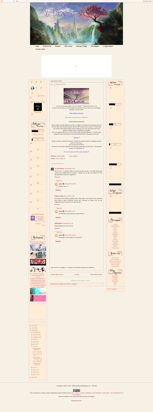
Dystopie (115, 233)
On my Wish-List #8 (37, 354)
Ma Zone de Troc (47, 46)
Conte (115, 231)
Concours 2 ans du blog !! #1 (37, 364)
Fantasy (115, 236)
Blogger (79, 400)
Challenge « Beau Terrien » (37, 129)
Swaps (115, 283)
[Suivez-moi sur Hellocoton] (38, 102)
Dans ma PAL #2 (37, 352)
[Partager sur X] (73, 156)
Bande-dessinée (115, 226)
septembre (36, 337)
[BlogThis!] (71, 156)
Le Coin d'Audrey (59, 168)
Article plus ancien (96, 274)
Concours (115, 279)
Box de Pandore (115, 259)
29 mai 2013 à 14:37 (70, 168)
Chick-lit (115, 229)
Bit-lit (115, 228)
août (34, 339)
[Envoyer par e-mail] (69, 156)
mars (34, 370)
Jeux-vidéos (115, 241)
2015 (33, 326)
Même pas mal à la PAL (115, 261)
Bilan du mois (115, 258)
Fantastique (115, 234)
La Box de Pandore (108, 46)
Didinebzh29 (58, 223)
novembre (35, 335)
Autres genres (115, 248)
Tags (115, 284)
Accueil (37, 46)
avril (34, 367)
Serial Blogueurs (95, 46)
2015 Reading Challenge (38, 214)
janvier (35, 374)
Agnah (60, 184)
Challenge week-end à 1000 (37, 349)
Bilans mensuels (68, 46)
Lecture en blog (59, 196)
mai (34, 346)
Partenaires (58, 46)
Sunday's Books (115, 266)
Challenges (115, 278)
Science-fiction (115, 245)
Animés (115, 224)
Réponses (59, 180)
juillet (34, 342)
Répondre (57, 177)
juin (34, 344)
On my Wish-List (60, 158)
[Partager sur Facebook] (75, 156)
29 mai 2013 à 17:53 (67, 223)
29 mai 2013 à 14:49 (70, 184)
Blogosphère (115, 276)
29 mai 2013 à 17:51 (70, 211)
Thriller (115, 246)
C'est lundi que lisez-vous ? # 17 (37, 358)
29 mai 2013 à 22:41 (70, 235)
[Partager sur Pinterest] (77, 156)
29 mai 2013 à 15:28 (69, 196)
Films (115, 238)
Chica (94, 106)
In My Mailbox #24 (37, 361)
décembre (35, 332)
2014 (33, 328)
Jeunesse (115, 239)
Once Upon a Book (40, 49)
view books (43, 225)
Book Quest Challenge (81, 46)
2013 (33, 330)
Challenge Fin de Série (37, 134)
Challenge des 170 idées (38, 138)
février (35, 372)
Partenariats (115, 281)
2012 (33, 377)
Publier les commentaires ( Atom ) (80, 280)
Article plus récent (57, 274)
